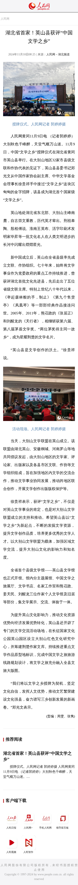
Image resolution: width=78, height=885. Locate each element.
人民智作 (28, 852)
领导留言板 (62, 827)
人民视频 (11, 852)
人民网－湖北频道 (58, 54)
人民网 (5, 18)
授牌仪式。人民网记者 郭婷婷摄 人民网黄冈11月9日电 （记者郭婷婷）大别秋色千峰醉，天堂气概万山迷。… (39, 771)
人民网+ (28, 827)
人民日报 (11, 827)
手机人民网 (45, 827)
